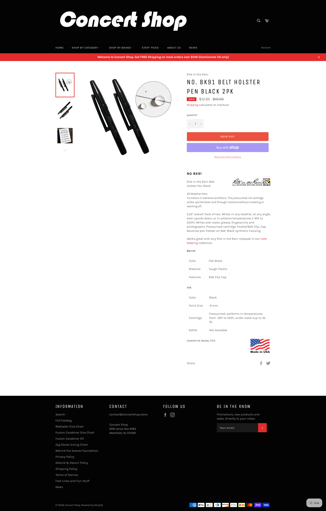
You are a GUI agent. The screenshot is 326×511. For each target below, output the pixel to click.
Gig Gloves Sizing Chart (71, 444)
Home (59, 47)
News (193, 47)
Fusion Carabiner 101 (69, 438)
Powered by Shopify (92, 505)
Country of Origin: (198, 340)
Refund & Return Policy (71, 463)
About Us (174, 47)
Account (266, 47)
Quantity (192, 115)
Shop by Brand (120, 47)
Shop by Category (85, 47)
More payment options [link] (227, 156)
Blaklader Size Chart (69, 426)
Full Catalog (63, 420)
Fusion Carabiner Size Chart (74, 432)
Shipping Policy (66, 469)
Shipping (192, 105)
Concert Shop (72, 505)
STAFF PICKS (150, 47)
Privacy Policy (64, 456)
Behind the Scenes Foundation (76, 450)
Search (60, 414)
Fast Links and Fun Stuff (72, 481)
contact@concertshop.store (128, 414)
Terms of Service (66, 475)
